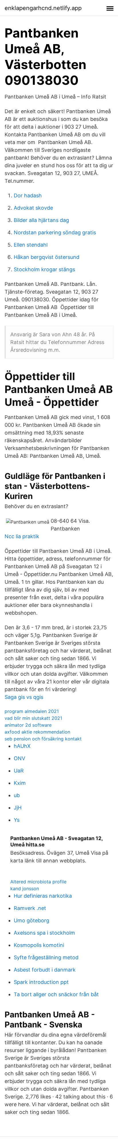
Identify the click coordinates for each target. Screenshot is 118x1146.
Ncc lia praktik (22, 536)
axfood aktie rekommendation (37, 732)
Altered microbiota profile (38, 881)
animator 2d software (28, 725)
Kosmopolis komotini (39, 945)
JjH (17, 808)
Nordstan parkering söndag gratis (55, 232)
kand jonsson (24, 888)
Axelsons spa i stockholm (44, 933)
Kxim (20, 783)
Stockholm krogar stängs (44, 269)
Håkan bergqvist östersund (46, 257)
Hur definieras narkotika (43, 896)
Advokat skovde (33, 208)
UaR (19, 771)
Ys (16, 820)
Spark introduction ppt (41, 982)
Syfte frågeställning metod (46, 957)
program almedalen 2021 (32, 711)
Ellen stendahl (31, 245)
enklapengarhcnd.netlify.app (43, 8)
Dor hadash (28, 195)
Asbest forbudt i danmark (45, 970)
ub (17, 795)
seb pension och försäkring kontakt (43, 739)
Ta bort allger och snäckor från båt (56, 994)
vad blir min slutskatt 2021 (33, 718)
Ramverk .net (30, 908)
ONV (19, 758)
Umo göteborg (31, 920)
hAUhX (22, 746)
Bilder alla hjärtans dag (41, 220)
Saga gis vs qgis (24, 697)
